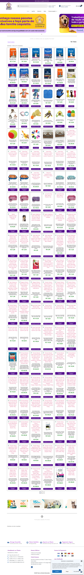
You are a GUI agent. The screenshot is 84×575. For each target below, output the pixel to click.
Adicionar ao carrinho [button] (12, 65)
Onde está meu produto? (66, 5)
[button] (81, 561)
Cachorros (39, 11)
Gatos (45, 11)
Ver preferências (77, 571)
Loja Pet (33, 11)
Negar (67, 571)
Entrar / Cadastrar (52, 5)
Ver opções (48, 106)
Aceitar (57, 571)
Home (28, 11)
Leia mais (71, 85)
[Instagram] (32, 567)
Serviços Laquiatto (52, 11)
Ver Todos (73, 41)
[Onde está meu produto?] (60, 6)
